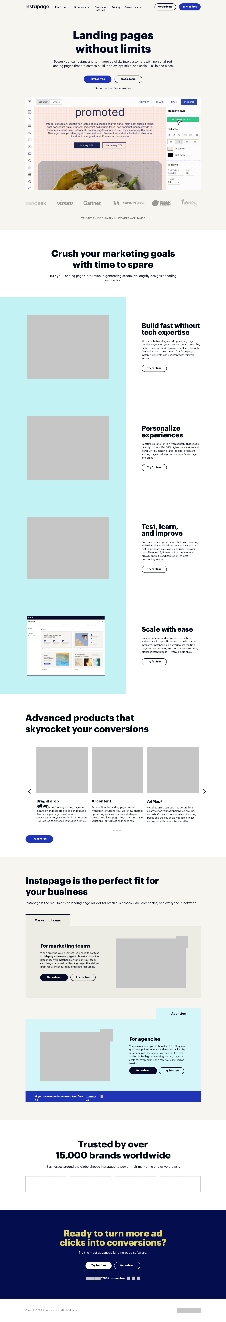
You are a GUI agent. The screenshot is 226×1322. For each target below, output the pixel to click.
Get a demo (165, 7)
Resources (131, 7)
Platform (60, 7)
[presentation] (30, 791)
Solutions (80, 7)
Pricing (116, 7)
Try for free (190, 7)
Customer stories (101, 8)
